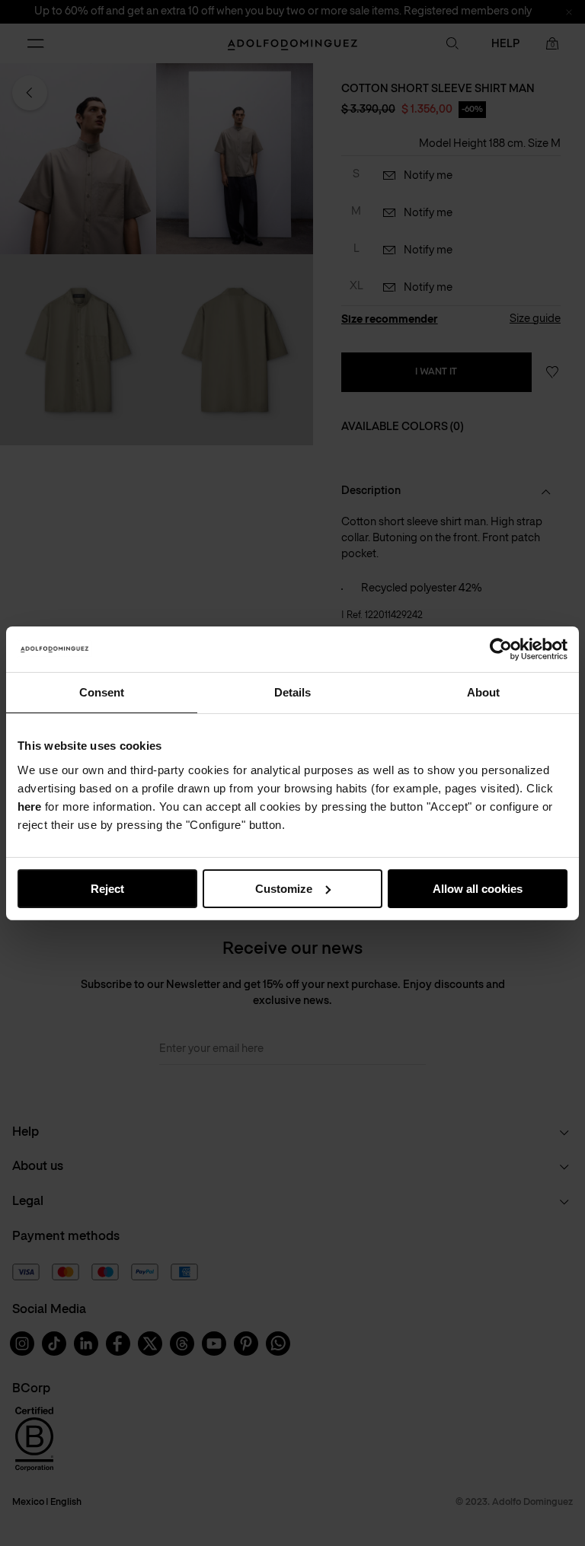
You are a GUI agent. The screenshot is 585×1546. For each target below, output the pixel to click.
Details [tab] (292, 691)
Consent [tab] (101, 691)
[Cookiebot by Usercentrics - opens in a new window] (500, 648)
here (29, 805)
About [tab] (483, 691)
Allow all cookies (478, 887)
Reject (107, 887)
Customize (283, 887)
